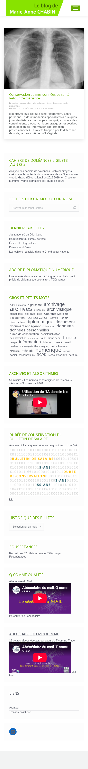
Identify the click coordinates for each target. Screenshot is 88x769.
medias (14, 346)
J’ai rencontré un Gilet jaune (25, 234)
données (65, 326)
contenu (54, 318)
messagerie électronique (34, 346)
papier (13, 354)
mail (68, 342)
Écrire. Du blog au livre (22, 243)
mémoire (15, 351)
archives (21, 308)
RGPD (41, 354)
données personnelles (29, 330)
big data (30, 313)
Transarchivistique (20, 712)
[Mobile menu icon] (75, 8)
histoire (69, 337)
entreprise (33, 338)
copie (64, 317)
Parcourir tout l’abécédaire (24, 615)
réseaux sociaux (58, 355)
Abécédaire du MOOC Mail (34, 633)
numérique (48, 350)
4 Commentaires (45, 108)
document (65, 321)
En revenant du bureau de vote (27, 238)
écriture (73, 354)
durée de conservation (24, 334)
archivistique (59, 309)
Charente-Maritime (56, 313)
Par (13, 108)
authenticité (16, 313)
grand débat (54, 338)
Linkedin (58, 342)
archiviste (39, 310)
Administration (18, 305)
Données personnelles (20, 103)
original (66, 351)
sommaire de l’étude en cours (46, 180)
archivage (54, 304)
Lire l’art (72, 445)
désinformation (18, 338)
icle (11, 499)
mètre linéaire (59, 346)
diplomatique (40, 321)
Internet (47, 342)
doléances (49, 326)
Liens (14, 693)
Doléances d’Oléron (20, 247)
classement (17, 317)
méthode (27, 350)
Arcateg (13, 707)
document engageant (25, 326)
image (13, 342)
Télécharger (58, 279)
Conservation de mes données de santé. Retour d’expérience (39, 96)
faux (43, 338)
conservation (37, 317)
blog (39, 313)
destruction (17, 322)
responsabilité (27, 355)
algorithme (35, 305)
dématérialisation (50, 334)
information (30, 341)
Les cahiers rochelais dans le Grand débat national (39, 251)
